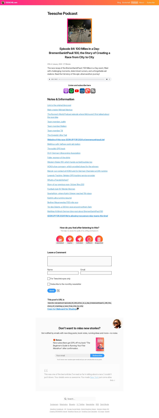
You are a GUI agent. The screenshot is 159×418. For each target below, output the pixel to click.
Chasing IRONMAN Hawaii (58, 411)
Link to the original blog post (59, 105)
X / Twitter (81, 404)
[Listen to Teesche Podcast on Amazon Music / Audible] (82, 92)
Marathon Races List (74, 411)
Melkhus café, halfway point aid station (63, 144)
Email (82, 269)
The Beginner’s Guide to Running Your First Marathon (71, 346)
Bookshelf (126, 2)
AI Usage (101, 411)
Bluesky (72, 404)
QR (65, 409)
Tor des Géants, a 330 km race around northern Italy (69, 207)
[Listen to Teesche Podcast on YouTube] (76, 92)
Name (50, 269)
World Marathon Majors (88, 409)
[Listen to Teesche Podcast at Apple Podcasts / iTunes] (66, 92)
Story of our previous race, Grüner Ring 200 (65, 184)
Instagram (54, 404)
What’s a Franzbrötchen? (57, 180)
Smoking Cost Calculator (89, 411)
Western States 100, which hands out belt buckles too (69, 162)
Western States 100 (103, 409)
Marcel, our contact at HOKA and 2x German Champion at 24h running (77, 171)
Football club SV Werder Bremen (61, 189)
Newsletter (90, 404)
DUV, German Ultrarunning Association (63, 153)
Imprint (107, 411)
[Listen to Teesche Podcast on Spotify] (71, 92)
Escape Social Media (73, 409)
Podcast (134, 2)
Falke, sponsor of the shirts (58, 157)
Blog (119, 2)
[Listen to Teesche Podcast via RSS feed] (93, 92)
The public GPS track (56, 148)
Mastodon (64, 404)
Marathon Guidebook (56, 409)
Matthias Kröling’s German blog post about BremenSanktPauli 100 (75, 211)
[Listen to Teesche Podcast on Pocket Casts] (87, 92)
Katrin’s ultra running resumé (59, 198)
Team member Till (55, 130)
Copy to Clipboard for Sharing (61, 309)
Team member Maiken (56, 126)
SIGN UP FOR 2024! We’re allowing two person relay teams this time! (77, 216)
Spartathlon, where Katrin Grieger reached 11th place (69, 193)
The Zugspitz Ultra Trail (57, 135)
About (141, 2)
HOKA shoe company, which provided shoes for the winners (72, 166)
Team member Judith (56, 121)
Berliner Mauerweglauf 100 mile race (62, 202)
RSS (97, 404)
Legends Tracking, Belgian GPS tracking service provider (71, 175)
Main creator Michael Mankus (59, 110)
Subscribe (151, 2)
